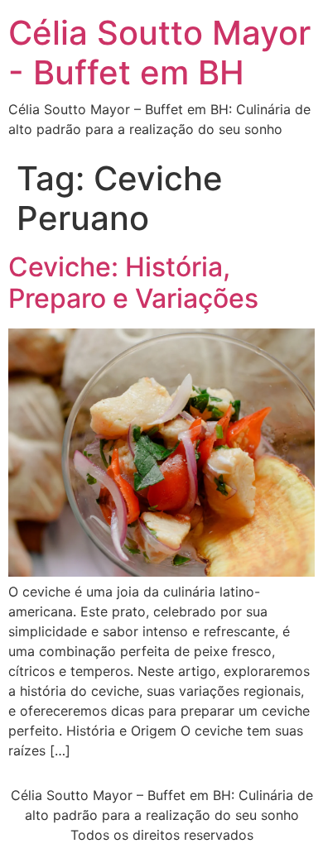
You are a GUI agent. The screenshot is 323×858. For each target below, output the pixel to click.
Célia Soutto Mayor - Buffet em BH (159, 52)
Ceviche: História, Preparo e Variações (133, 282)
